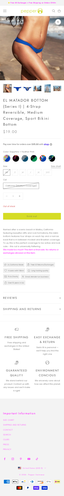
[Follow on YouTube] (28, 458)
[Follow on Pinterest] (20, 458)
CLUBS (6, 439)
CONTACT (8, 429)
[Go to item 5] (47, 88)
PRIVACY (7, 449)
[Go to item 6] (57, 88)
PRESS (6, 444)
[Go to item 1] (7, 88)
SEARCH (7, 434)
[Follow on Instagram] (12, 458)
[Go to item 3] (27, 88)
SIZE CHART (8, 420)
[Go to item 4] (37, 88)
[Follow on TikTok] (37, 458)
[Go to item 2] (17, 88)
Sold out (32, 216)
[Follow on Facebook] (4, 458)
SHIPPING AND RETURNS (14, 424)
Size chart (56, 166)
